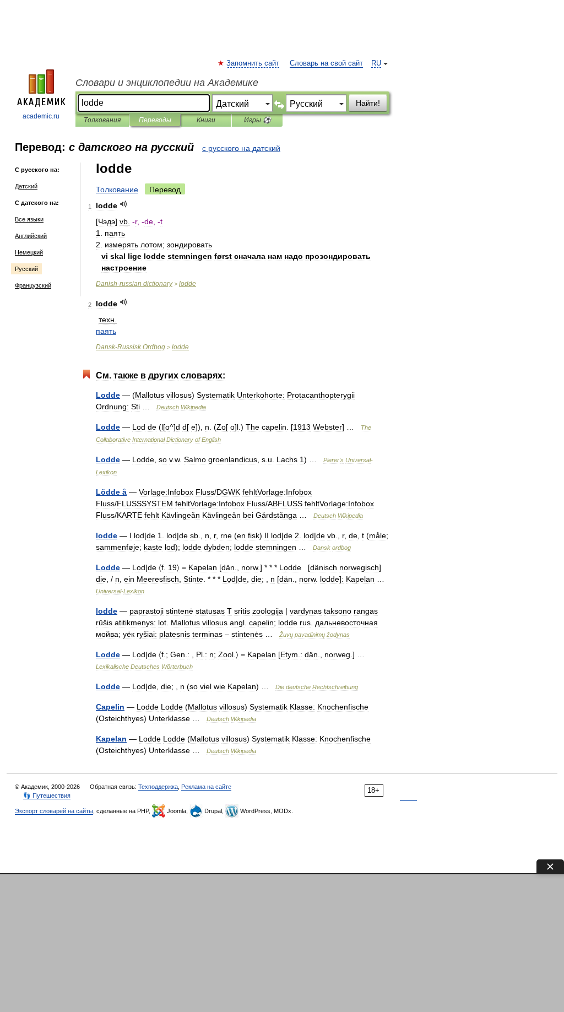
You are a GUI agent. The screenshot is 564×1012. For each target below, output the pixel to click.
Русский (26, 269)
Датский (26, 186)
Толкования (102, 120)
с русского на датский (241, 148)
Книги (206, 120)
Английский (31, 235)
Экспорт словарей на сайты (54, 811)
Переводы (155, 120)
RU (376, 63)
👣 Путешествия (46, 795)
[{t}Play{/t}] (124, 204)
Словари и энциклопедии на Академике (166, 82)
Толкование (117, 189)
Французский (33, 285)
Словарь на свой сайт (326, 63)
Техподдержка (158, 786)
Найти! (368, 103)
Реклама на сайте (206, 786)
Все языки (29, 219)
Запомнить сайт (253, 63)
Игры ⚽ (257, 120)
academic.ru (41, 116)
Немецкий (29, 252)
